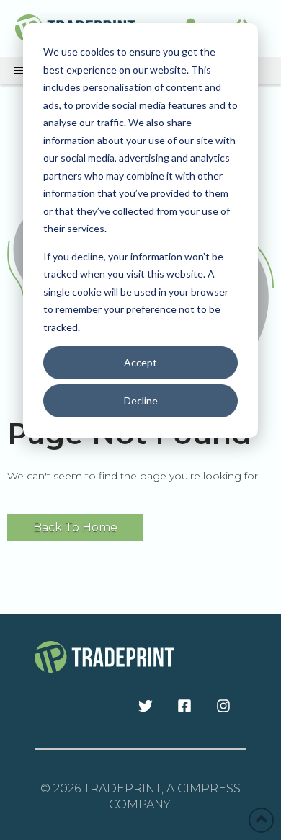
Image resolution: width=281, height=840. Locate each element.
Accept (140, 362)
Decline (141, 400)
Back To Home (75, 527)
